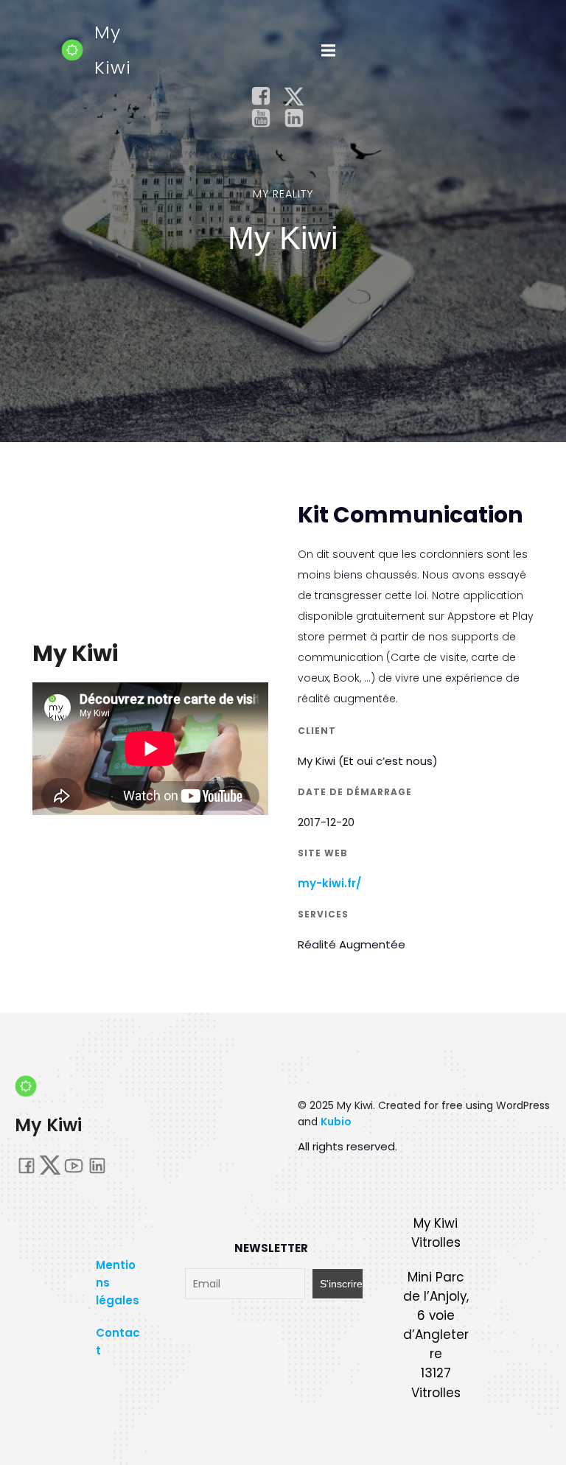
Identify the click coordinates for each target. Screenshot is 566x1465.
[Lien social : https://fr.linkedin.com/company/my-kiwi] (299, 119)
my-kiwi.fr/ (329, 883)
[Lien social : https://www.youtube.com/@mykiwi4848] (266, 119)
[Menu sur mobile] (328, 51)
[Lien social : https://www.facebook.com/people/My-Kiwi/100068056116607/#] (266, 96)
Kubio (336, 1121)
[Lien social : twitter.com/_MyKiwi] (299, 96)
